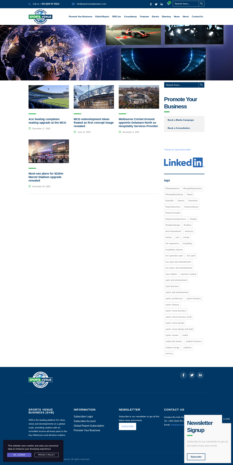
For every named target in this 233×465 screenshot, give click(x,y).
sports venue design (174, 323)
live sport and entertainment (178, 262)
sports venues (171, 335)
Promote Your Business (80, 16)
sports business (193, 298)
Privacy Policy (46, 455)
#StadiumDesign (172, 225)
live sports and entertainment (178, 268)
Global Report (102, 16)
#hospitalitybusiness (192, 188)
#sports (181, 200)
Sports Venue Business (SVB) (178, 317)
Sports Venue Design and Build (179, 329)
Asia (177, 237)
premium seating (188, 274)
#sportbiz (169, 200)
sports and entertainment (176, 292)
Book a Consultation (179, 128)
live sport (191, 255)
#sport (190, 194)
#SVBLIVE (187, 225)
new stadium (171, 274)
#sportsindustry (191, 207)
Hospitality (187, 243)
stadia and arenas (173, 341)
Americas (189, 231)
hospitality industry (174, 249)
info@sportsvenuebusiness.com (91, 4)
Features (144, 16)
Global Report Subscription (89, 426)
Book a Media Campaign (181, 120)
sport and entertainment (176, 280)
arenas (168, 237)
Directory (166, 16)
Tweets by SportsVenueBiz (177, 149)
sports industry (172, 304)
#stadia (193, 219)
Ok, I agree (19, 455)
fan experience (172, 243)
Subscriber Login (83, 416)
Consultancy (130, 16)
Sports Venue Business (175, 311)
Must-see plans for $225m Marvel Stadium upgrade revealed (46, 177)
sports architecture (174, 298)
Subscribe (196, 456)
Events (155, 16)
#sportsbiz (193, 200)
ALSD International (173, 231)
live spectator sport (174, 255)
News (176, 16)
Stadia (185, 335)
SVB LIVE (169, 353)
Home (31, 32)
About (186, 16)
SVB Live (116, 16)
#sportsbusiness (173, 207)
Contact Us (197, 16)
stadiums (187, 347)
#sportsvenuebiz (173, 213)
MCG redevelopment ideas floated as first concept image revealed (94, 123)
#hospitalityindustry (174, 194)
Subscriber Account (85, 421)
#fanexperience (172, 188)
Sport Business (172, 286)
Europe (186, 237)
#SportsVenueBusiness (175, 219)
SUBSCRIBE (127, 426)
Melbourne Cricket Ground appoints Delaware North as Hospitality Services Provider (138, 123)
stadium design (172, 347)
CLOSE (226, 419)
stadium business (194, 341)
